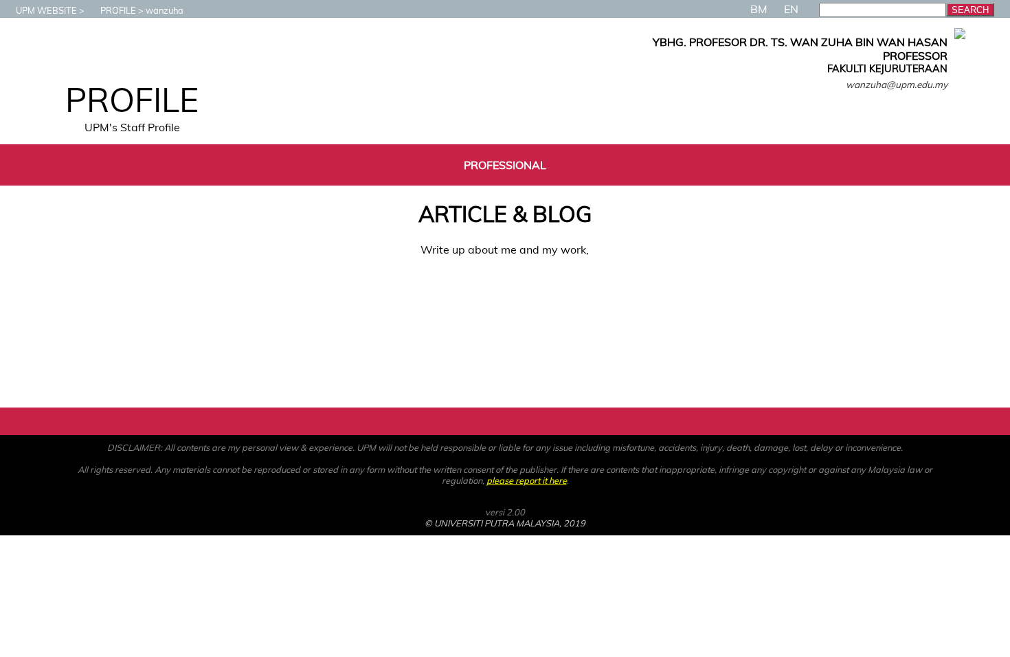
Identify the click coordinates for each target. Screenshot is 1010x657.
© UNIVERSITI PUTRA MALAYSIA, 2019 (505, 522)
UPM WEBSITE (46, 10)
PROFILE (118, 10)
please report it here (526, 480)
